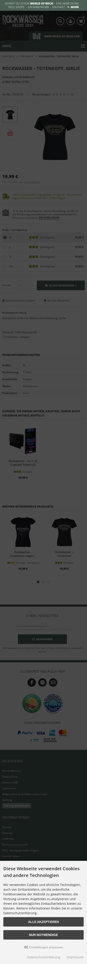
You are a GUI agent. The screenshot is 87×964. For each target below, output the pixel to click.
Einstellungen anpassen (45, 947)
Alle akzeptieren (43, 922)
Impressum (75, 957)
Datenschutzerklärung (43, 957)
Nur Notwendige (43, 935)
